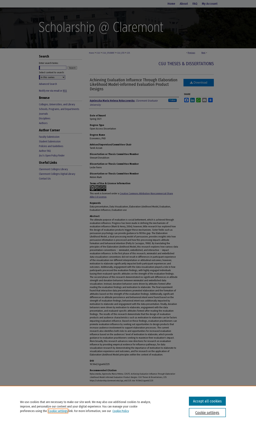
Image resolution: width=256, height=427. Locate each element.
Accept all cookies (207, 401)
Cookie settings (58, 411)
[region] (128, 406)
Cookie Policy (120, 411)
